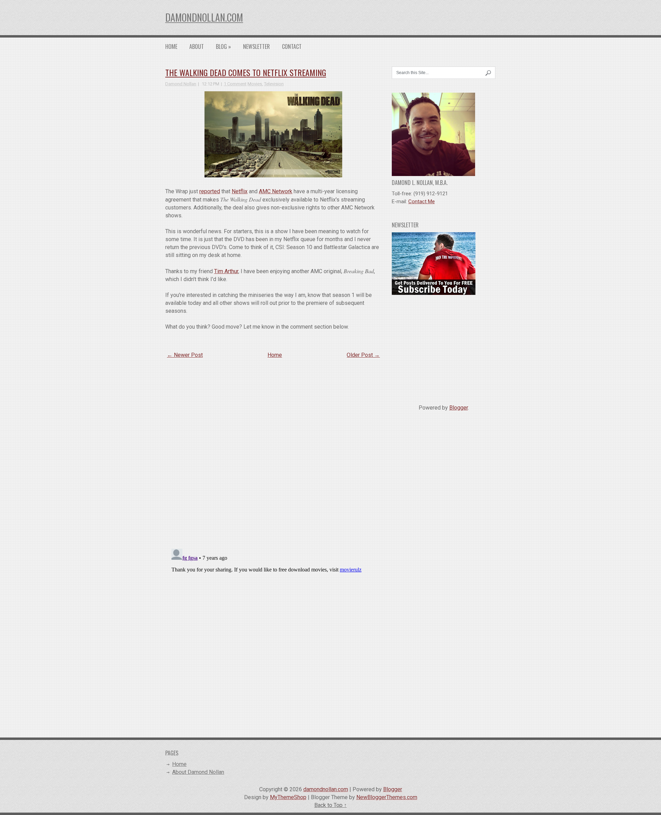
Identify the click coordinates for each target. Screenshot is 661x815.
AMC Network (275, 191)
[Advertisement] (444, 347)
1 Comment (235, 83)
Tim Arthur (226, 271)
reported (209, 191)
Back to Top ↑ (330, 805)
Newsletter (256, 46)
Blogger (458, 407)
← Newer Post (185, 355)
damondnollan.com (204, 17)
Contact (292, 46)
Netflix (240, 191)
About (196, 46)
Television (274, 83)
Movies (255, 83)
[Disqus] (273, 454)
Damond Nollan (180, 83)
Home (171, 46)
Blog (223, 46)
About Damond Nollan (198, 772)
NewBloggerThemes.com (386, 797)
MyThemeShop (288, 797)
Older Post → (363, 355)
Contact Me (421, 201)
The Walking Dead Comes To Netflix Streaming (245, 72)
